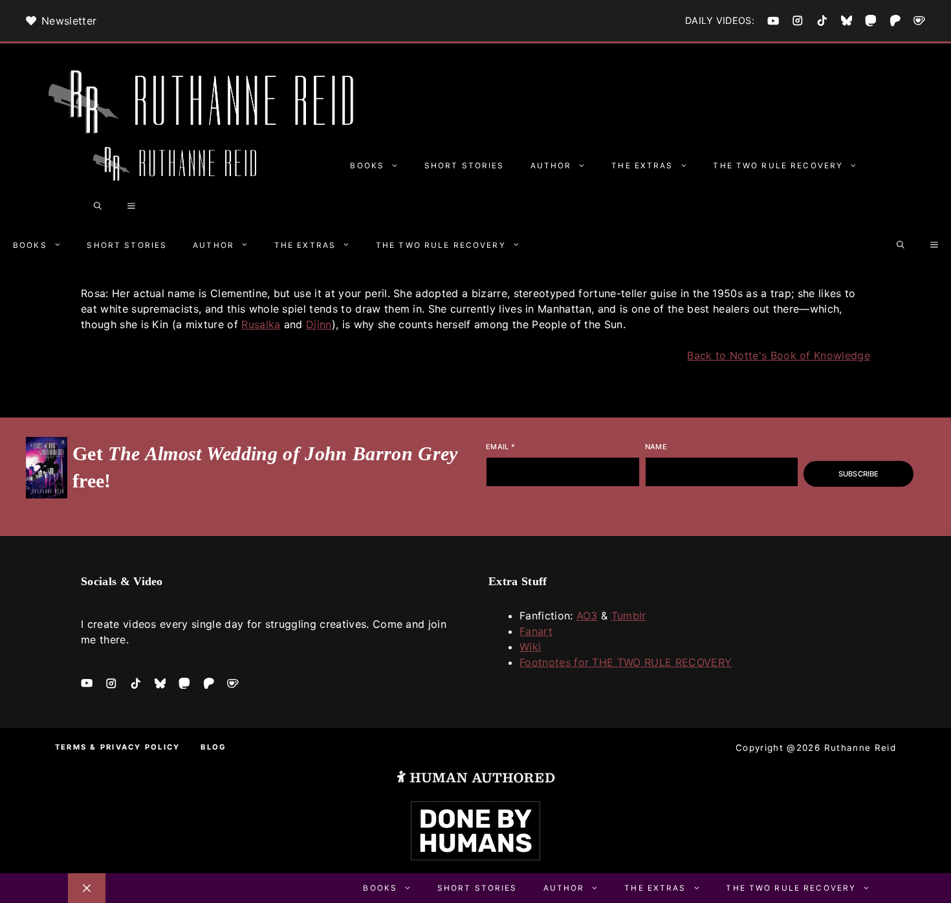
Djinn (319, 324)
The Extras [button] (642, 165)
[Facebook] (773, 21)
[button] (98, 206)
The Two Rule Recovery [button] (778, 165)
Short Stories (464, 165)
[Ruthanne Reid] (178, 165)
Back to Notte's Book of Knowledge (778, 355)
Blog (213, 747)
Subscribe (858, 473)
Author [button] (551, 165)
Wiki (530, 646)
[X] (847, 21)
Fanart (535, 631)
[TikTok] (822, 21)
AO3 (587, 615)
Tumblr (628, 615)
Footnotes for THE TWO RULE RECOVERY (625, 662)
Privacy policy (140, 747)
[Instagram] (797, 21)
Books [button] (367, 165)
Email (500, 446)
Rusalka (260, 324)
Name (656, 446)
